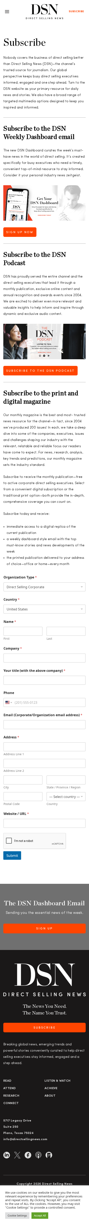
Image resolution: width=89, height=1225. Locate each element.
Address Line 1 (14, 754)
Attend (9, 1088)
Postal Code (12, 804)
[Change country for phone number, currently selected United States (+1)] (8, 702)
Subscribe (76, 11)
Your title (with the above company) (34, 671)
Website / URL (16, 814)
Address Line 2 (14, 770)
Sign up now (20, 232)
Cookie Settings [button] (17, 1215)
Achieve (51, 1088)
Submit (12, 855)
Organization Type (20, 577)
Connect (11, 1103)
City (6, 787)
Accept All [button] (40, 1215)
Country (12, 600)
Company (13, 648)
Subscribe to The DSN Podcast (40, 371)
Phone (9, 693)
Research (11, 1095)
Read (7, 1081)
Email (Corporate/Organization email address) (43, 715)
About (49, 1095)
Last (49, 638)
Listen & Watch (57, 1081)
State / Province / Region (64, 787)
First (7, 638)
